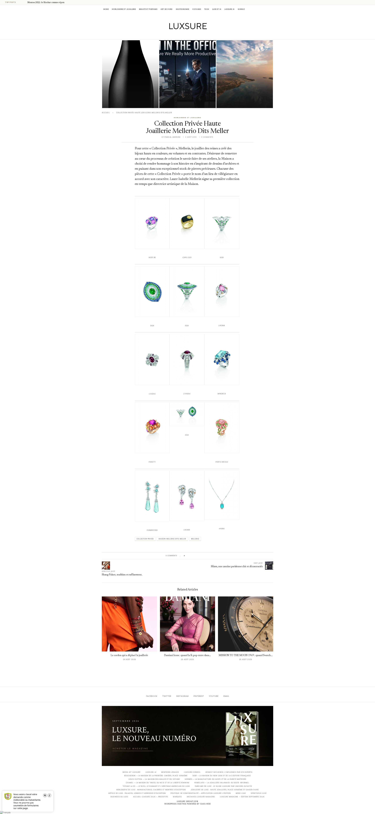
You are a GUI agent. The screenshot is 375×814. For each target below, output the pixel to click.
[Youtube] (194, 35)
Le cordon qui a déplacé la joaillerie (129, 655)
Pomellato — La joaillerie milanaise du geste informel (221, 783)
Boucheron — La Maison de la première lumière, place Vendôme (156, 776)
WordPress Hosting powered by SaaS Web (187, 804)
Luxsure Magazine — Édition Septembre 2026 (242, 797)
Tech (206, 9)
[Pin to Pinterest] (195, 556)
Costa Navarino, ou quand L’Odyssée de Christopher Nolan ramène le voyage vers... (242, 95)
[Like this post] (186, 556)
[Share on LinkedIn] (198, 556)
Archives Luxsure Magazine (201, 797)
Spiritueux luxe (259, 793)
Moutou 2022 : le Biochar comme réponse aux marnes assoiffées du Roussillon (129, 95)
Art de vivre (166, 9)
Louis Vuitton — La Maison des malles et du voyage (154, 779)
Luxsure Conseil (192, 772)
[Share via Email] (209, 556)
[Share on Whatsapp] (201, 556)
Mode (106, 9)
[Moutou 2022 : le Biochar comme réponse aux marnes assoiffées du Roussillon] (130, 74)
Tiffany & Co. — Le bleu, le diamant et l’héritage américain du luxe (156, 786)
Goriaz (241, 9)
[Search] (271, 9)
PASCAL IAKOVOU (231, 103)
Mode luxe (241, 793)
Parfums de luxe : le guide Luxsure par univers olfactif (223, 786)
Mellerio (195, 539)
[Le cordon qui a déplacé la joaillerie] (129, 624)
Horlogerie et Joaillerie (124, 9)
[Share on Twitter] (193, 556)
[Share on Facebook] (190, 556)
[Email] (198, 35)
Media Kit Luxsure (131, 772)
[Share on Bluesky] (207, 556)
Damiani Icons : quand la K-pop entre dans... (187, 655)
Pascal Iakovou (117, 103)
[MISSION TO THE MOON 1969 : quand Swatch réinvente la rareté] (245, 624)
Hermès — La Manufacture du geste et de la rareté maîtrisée (215, 779)
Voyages (196, 9)
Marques (177, 797)
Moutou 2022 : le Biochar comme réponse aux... (49, 3)
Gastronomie (182, 9)
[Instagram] (185, 35)
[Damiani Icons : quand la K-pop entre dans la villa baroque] (187, 624)
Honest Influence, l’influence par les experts (229, 772)
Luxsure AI (230, 9)
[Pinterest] (189, 35)
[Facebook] (177, 35)
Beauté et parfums (148, 9)
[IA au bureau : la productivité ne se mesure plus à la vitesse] (187, 74)
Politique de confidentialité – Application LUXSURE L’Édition (201, 793)
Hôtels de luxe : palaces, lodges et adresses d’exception (137, 793)
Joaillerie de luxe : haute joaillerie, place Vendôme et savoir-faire (225, 790)
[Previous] (20, 2)
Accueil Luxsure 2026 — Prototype (150, 797)
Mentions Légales (170, 772)
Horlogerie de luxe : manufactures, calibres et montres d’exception (151, 790)
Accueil (106, 113)
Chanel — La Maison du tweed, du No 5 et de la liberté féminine (157, 783)
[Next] (24, 2)
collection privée (145, 539)
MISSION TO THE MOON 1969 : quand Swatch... (245, 655)
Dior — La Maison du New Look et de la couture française (222, 776)
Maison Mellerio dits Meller (172, 539)
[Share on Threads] (204, 556)
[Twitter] (181, 35)
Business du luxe (119, 797)
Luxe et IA (216, 9)
